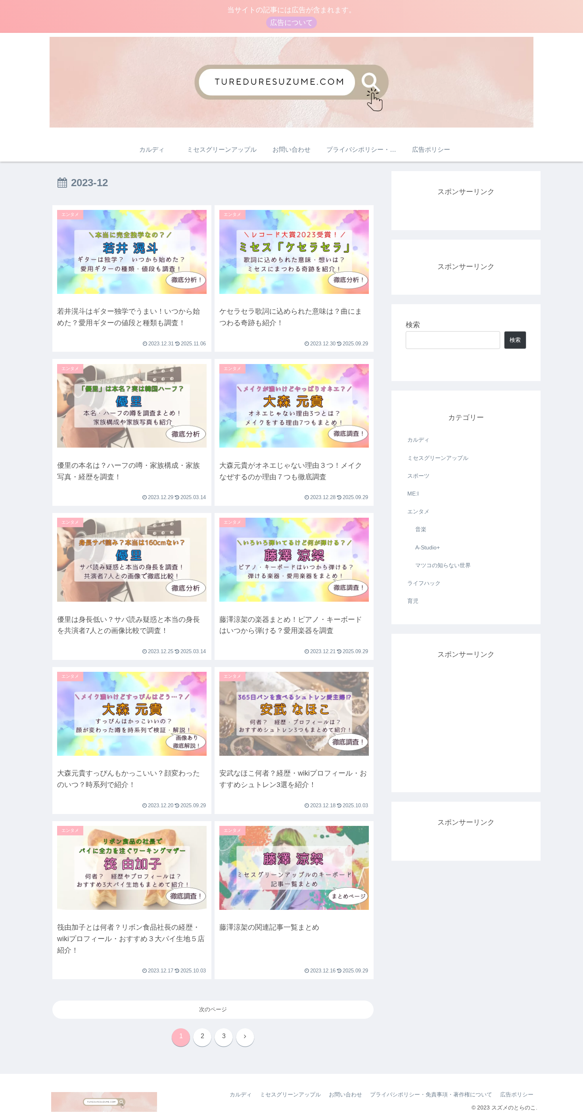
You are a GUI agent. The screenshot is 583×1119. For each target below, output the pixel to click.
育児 (412, 601)
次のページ (213, 1009)
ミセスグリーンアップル (437, 458)
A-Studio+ (427, 547)
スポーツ (418, 476)
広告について (291, 23)
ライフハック (424, 583)
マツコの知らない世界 (443, 565)
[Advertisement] (466, 710)
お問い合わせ (345, 1094)
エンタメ (418, 511)
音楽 (420, 529)
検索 (413, 325)
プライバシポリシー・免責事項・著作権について (431, 1094)
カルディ (418, 440)
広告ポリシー (516, 1094)
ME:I (413, 493)
